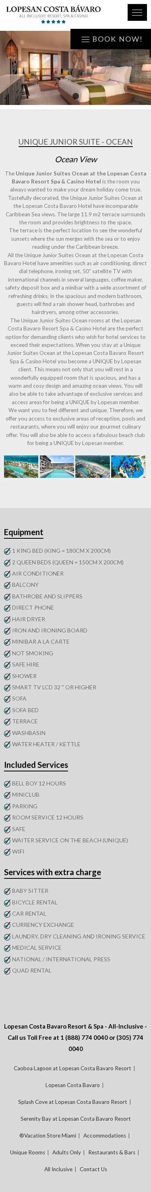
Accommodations (104, 1135)
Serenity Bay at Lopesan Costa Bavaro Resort (76, 1118)
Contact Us (93, 1169)
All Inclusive (58, 1169)
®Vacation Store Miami (47, 1135)
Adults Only (66, 1152)
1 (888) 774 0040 (84, 1037)
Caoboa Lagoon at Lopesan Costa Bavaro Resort (72, 1068)
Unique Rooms (27, 1152)
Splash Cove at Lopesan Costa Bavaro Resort (72, 1102)
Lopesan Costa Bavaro (73, 1085)
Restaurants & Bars (111, 1152)
